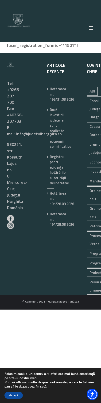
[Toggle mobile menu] (91, 28)
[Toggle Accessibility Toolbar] (92, 394)
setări (44, 387)
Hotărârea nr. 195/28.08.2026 (51, 199)
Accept (13, 395)
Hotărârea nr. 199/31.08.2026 (51, 94)
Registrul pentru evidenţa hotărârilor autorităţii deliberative (51, 170)
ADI (92, 91)
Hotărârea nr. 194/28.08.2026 (51, 219)
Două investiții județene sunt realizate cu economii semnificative (51, 128)
